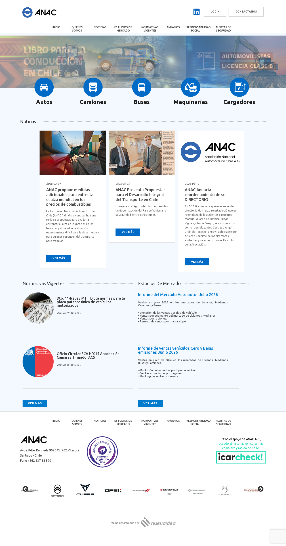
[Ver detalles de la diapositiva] (33, 490)
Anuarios (173, 27)
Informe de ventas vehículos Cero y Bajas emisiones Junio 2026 (175, 350)
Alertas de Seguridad (223, 29)
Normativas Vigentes (149, 29)
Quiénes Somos (77, 29)
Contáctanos (246, 11)
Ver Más (59, 258)
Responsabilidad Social (198, 29)
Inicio (56, 27)
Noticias (100, 27)
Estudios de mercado (123, 29)
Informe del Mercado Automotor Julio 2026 (178, 294)
